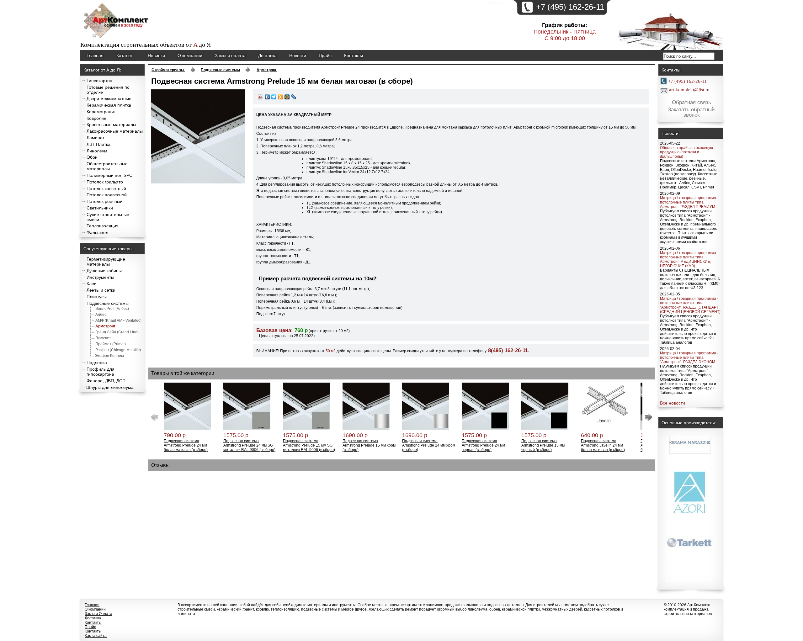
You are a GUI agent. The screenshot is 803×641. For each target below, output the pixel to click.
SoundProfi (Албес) (112, 308)
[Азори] (689, 482)
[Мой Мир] (287, 97)
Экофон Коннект (110, 355)
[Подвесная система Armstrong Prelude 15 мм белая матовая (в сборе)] (198, 182)
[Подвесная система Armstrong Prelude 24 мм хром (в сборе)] (425, 428)
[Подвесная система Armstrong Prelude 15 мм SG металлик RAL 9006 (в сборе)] (306, 428)
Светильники (100, 207)
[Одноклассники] (280, 97)
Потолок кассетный (106, 188)
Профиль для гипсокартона (100, 372)
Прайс (325, 55)
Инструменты (100, 277)
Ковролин (96, 118)
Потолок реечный (105, 201)
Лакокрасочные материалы (115, 131)
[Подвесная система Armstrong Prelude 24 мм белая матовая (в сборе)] (187, 428)
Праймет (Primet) (110, 344)
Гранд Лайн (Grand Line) (117, 332)
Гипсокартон (99, 80)
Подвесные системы (108, 303)
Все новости (672, 402)
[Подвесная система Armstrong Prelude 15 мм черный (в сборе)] (544, 428)
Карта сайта (96, 635)
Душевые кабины (104, 270)
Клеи (92, 283)
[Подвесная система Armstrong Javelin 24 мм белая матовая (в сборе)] (604, 428)
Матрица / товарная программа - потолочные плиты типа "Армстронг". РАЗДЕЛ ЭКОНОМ (689, 357)
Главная (95, 55)
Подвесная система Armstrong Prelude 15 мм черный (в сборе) (543, 445)
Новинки (156, 55)
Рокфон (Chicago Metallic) (118, 350)
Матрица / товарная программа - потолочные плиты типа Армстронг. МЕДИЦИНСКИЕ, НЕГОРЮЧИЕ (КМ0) (689, 259)
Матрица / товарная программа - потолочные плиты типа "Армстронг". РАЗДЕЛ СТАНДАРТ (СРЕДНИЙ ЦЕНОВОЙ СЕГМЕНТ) (690, 305)
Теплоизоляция (103, 225)
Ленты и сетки (101, 290)
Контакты (353, 55)
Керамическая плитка (109, 105)
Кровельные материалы (111, 124)
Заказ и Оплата (98, 614)
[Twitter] (274, 97)
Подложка (97, 362)
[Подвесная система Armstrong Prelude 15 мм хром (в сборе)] (366, 428)
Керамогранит (101, 111)
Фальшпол (97, 232)
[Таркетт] (689, 532)
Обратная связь (691, 102)
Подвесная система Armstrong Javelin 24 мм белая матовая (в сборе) (603, 445)
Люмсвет (103, 338)
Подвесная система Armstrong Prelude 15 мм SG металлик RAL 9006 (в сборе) (309, 445)
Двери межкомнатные (109, 98)
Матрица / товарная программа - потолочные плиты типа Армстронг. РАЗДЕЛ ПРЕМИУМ (689, 202)
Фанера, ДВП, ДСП (106, 380)
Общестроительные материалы (107, 166)
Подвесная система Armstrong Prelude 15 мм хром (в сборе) (369, 445)
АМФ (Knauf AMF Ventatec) (118, 320)
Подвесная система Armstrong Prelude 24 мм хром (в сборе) (428, 445)
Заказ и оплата (230, 55)
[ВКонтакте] (267, 97)
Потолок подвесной (107, 194)
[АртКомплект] (116, 39)
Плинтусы (97, 296)
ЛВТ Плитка (98, 144)
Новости (297, 55)
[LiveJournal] (293, 97)
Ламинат (95, 137)
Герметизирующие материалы (106, 262)
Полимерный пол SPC (109, 175)
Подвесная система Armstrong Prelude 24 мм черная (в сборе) (483, 445)
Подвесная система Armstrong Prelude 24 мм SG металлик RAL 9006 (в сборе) (249, 445)
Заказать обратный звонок (691, 112)
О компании (190, 55)
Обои (92, 157)
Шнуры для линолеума (110, 387)
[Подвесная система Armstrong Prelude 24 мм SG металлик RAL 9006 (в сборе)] (246, 428)
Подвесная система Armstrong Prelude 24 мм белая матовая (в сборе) (186, 445)
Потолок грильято (105, 181)
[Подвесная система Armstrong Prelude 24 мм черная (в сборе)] (485, 428)
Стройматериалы (168, 70)
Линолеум (97, 150)
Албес (100, 314)
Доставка (267, 55)
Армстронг (105, 326)
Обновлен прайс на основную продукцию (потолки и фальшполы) (686, 152)
